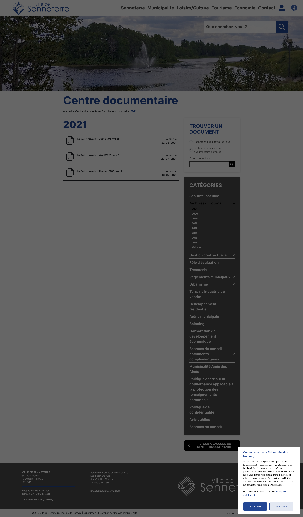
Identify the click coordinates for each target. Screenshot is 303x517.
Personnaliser (281, 506)
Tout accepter (255, 506)
